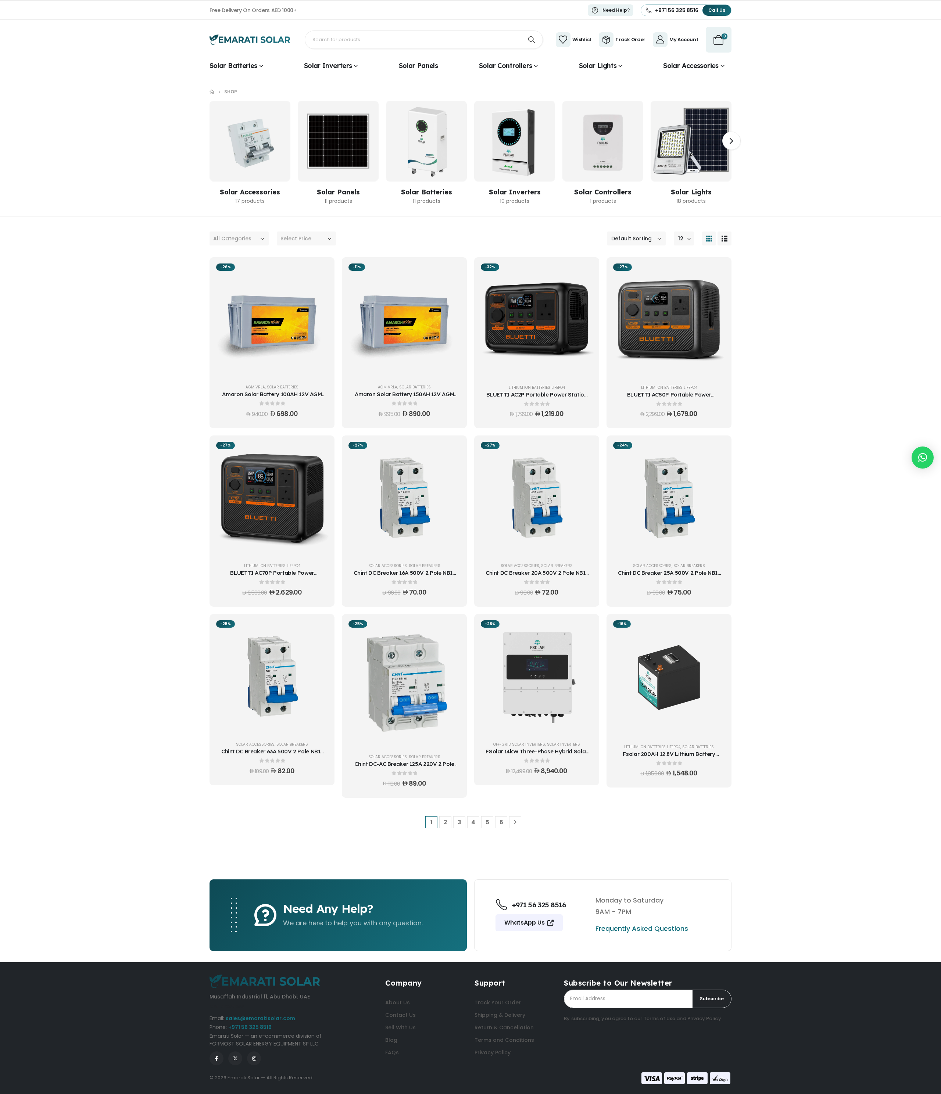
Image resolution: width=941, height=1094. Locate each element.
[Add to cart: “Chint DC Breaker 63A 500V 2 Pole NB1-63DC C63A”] (319, 628)
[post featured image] (250, 141)
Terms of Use (660, 1018)
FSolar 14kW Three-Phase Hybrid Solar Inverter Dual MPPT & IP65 (537, 755)
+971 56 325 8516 (250, 1027)
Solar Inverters (328, 65)
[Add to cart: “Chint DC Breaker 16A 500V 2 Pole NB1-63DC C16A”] (452, 449)
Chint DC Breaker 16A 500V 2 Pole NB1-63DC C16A (404, 576)
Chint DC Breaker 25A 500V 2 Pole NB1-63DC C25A (669, 576)
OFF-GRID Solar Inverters (519, 744)
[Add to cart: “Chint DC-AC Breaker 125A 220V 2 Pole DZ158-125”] (452, 628)
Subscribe (712, 999)
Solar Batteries (233, 65)
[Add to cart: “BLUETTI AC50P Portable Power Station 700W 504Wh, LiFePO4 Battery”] (716, 271)
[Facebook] (216, 1058)
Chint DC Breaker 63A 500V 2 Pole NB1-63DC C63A (272, 755)
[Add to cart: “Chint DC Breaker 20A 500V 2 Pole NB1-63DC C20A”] (584, 449)
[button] (731, 141)
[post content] (272, 319)
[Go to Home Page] (212, 91)
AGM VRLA (255, 387)
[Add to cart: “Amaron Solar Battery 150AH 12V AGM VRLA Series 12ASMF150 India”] (452, 271)
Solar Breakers (424, 565)
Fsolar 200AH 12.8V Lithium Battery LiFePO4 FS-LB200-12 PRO (669, 757)
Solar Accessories (690, 65)
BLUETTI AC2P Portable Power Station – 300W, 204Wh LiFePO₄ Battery (536, 398)
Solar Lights (597, 65)
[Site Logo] (250, 39)
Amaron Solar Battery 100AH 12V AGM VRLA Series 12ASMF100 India (272, 398)
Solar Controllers (505, 65)
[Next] (515, 822)
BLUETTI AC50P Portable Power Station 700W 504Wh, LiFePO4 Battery (669, 398)
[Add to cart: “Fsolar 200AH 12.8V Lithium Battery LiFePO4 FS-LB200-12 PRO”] (716, 628)
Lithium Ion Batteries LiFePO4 (537, 387)
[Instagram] (254, 1058)
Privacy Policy (704, 1018)
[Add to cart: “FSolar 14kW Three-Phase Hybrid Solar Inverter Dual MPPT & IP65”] (584, 628)
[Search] (532, 40)
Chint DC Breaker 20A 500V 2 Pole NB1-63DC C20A (537, 576)
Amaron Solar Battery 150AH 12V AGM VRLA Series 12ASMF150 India (404, 398)
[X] (235, 1058)
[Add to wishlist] (320, 290)
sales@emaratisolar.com (260, 1018)
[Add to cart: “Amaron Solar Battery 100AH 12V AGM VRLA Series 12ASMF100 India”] (319, 271)
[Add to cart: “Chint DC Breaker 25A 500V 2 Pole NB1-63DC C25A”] (716, 449)
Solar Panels (418, 65)
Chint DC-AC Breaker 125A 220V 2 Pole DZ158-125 (404, 767)
